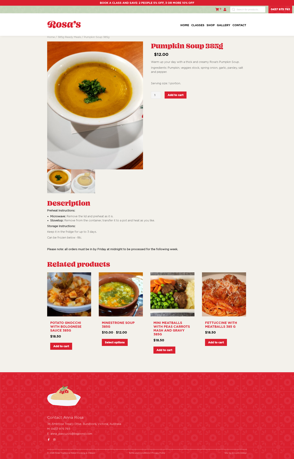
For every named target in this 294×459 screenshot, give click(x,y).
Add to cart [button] (61, 346)
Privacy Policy (158, 453)
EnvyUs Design (239, 453)
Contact (239, 25)
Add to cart (175, 95)
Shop (211, 25)
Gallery (223, 25)
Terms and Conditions (139, 453)
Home (184, 25)
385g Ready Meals (69, 37)
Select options (115, 342)
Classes (197, 25)
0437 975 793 (280, 9)
